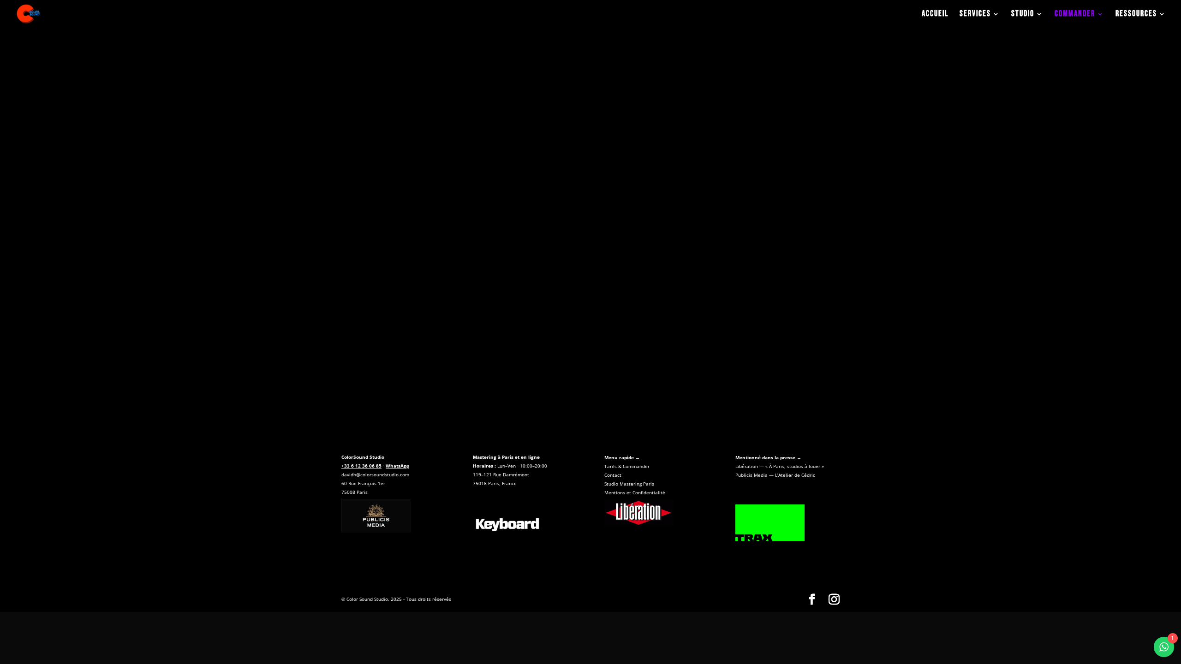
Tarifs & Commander (627, 466)
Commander (1075, 14)
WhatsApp (397, 465)
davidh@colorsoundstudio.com (375, 474)
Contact (612, 475)
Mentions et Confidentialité (634, 492)
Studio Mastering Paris (629, 483)
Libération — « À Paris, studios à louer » (779, 466)
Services (975, 14)
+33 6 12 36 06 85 (361, 465)
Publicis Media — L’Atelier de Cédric (775, 475)
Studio (1022, 14)
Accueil (935, 14)
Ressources (1136, 14)
